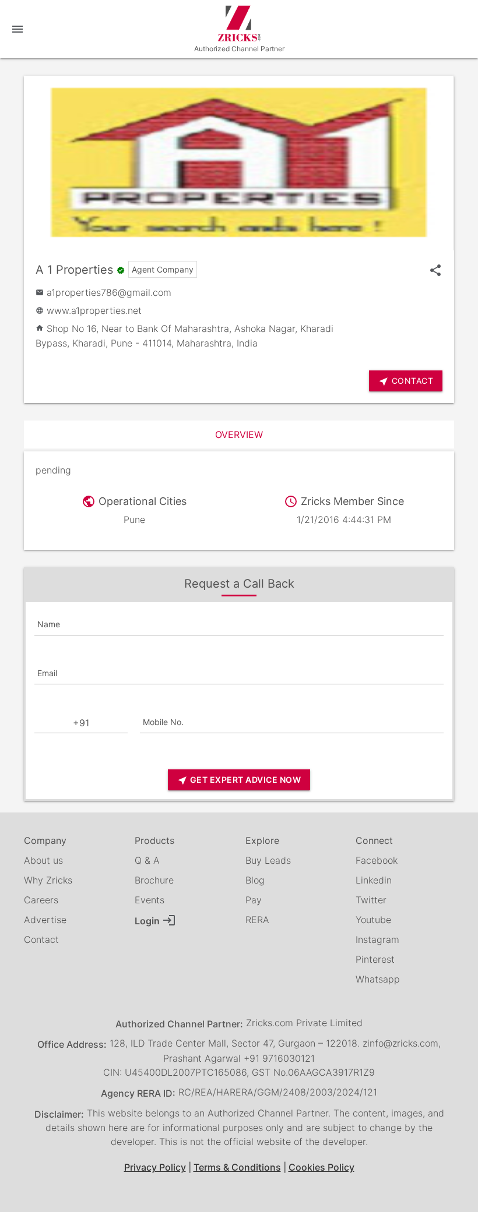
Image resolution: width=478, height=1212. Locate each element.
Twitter (371, 900)
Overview (239, 434)
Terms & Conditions (237, 1167)
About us (43, 860)
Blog (255, 880)
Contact (41, 939)
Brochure (154, 880)
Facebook (377, 860)
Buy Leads (268, 860)
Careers (41, 900)
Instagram (377, 939)
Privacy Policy (155, 1167)
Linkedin (374, 880)
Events (149, 900)
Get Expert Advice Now (239, 780)
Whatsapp (378, 979)
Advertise (45, 919)
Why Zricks (48, 880)
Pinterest (375, 959)
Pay (253, 900)
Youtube (373, 919)
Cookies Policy (321, 1167)
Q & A (147, 860)
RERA (257, 919)
